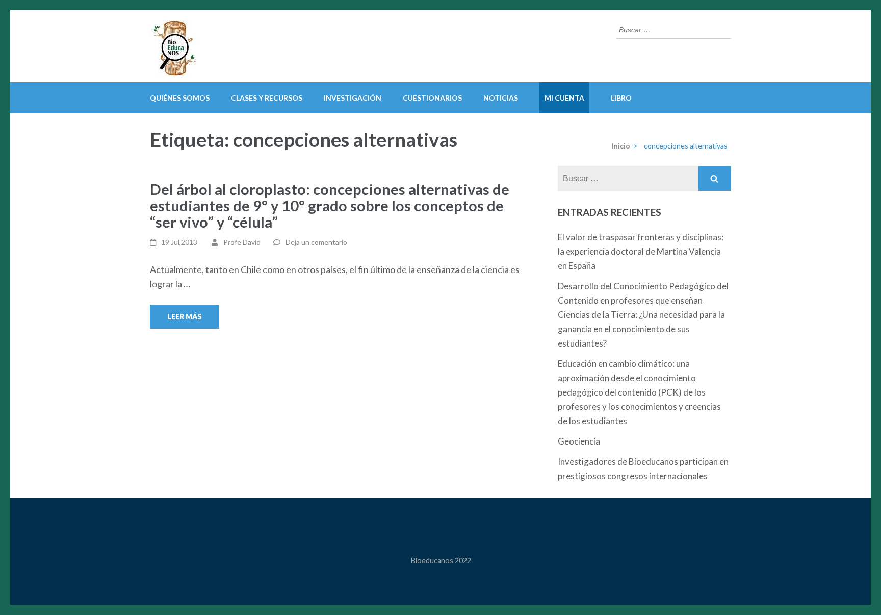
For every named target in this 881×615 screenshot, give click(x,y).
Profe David (242, 242)
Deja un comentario (316, 242)
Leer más (184, 316)
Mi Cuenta (564, 97)
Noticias (500, 97)
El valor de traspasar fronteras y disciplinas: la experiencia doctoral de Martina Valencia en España (640, 251)
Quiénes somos (180, 97)
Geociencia (579, 441)
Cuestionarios (432, 97)
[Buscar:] (666, 28)
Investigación (352, 97)
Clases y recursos (266, 97)
